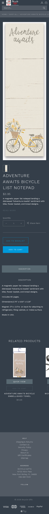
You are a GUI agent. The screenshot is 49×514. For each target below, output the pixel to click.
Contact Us (24, 444)
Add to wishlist (15, 241)
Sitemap (24, 458)
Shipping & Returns (24, 442)
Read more (9, 210)
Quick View (19, 382)
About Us (24, 453)
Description (24, 269)
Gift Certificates (24, 455)
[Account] (42, 2)
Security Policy (24, 447)
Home (4, 14)
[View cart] (46, 2)
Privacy (24, 450)
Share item (35, 223)
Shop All (13, 14)
